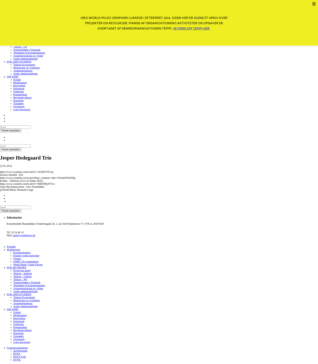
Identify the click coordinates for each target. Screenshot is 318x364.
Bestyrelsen (19, 85)
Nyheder (11, 246)
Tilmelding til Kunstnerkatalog (29, 52)
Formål (17, 79)
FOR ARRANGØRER (19, 61)
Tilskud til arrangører (24, 64)
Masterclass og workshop (26, 67)
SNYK (17, 359)
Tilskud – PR (20, 279)
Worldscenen (13, 249)
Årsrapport (19, 106)
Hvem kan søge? (22, 270)
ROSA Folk (19, 356)
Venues (17, 258)
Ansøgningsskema (22, 70)
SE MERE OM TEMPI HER (191, 29)
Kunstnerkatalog (21, 252)
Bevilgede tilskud (22, 97)
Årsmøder (18, 103)
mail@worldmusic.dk (24, 235)
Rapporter (18, 100)
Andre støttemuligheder (25, 58)
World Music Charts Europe (28, 264)
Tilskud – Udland (22, 276)
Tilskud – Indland (22, 273)
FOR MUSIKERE (16, 267)
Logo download (21, 109)
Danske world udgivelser (26, 255)
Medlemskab (20, 82)
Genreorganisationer (17, 347)
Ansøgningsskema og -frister (28, 55)
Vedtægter (18, 91)
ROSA (17, 353)
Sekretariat (18, 88)
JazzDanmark (20, 350)
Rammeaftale (20, 94)
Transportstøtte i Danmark (26, 49)
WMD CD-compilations (26, 261)
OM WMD (12, 76)
